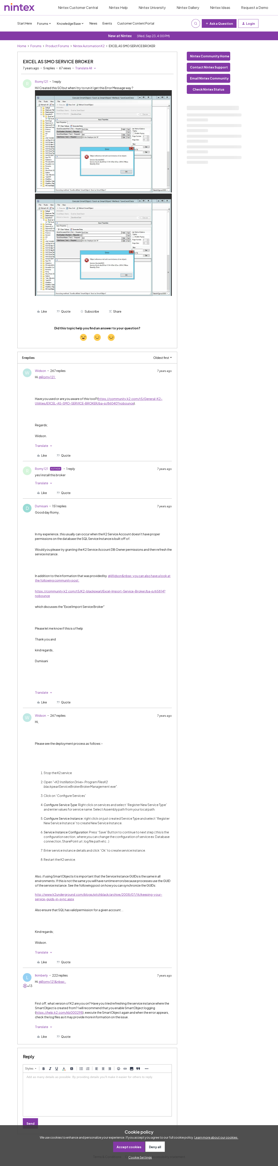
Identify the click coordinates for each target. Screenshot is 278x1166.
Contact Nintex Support (209, 67)
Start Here (24, 23)
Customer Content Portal (135, 23)
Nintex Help (118, 7)
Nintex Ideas (220, 7)
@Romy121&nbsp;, (52, 982)
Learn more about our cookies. (216, 1137)
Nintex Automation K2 (89, 46)
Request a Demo (254, 7)
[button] (219, 23)
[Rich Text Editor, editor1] (97, 1094)
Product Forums (57, 46)
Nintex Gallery (188, 7)
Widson (40, 371)
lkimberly (41, 975)
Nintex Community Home (209, 56)
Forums (35, 46)
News (93, 23)
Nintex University (152, 7)
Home (21, 46)
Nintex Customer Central (78, 7)
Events (107, 23)
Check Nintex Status (208, 89)
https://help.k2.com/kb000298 (59, 1012)
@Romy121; (47, 377)
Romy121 (41, 81)
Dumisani (41, 506)
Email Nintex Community (209, 78)
